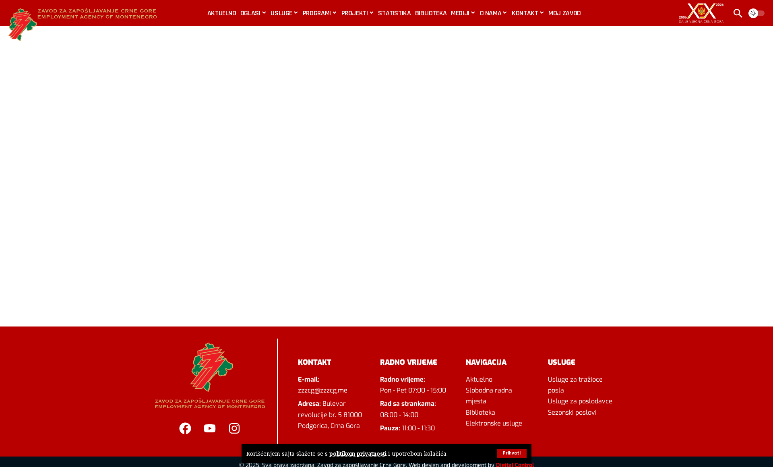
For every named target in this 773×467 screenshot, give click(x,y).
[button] (512, 453)
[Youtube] (210, 428)
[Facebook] (185, 428)
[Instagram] (234, 428)
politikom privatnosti (357, 453)
